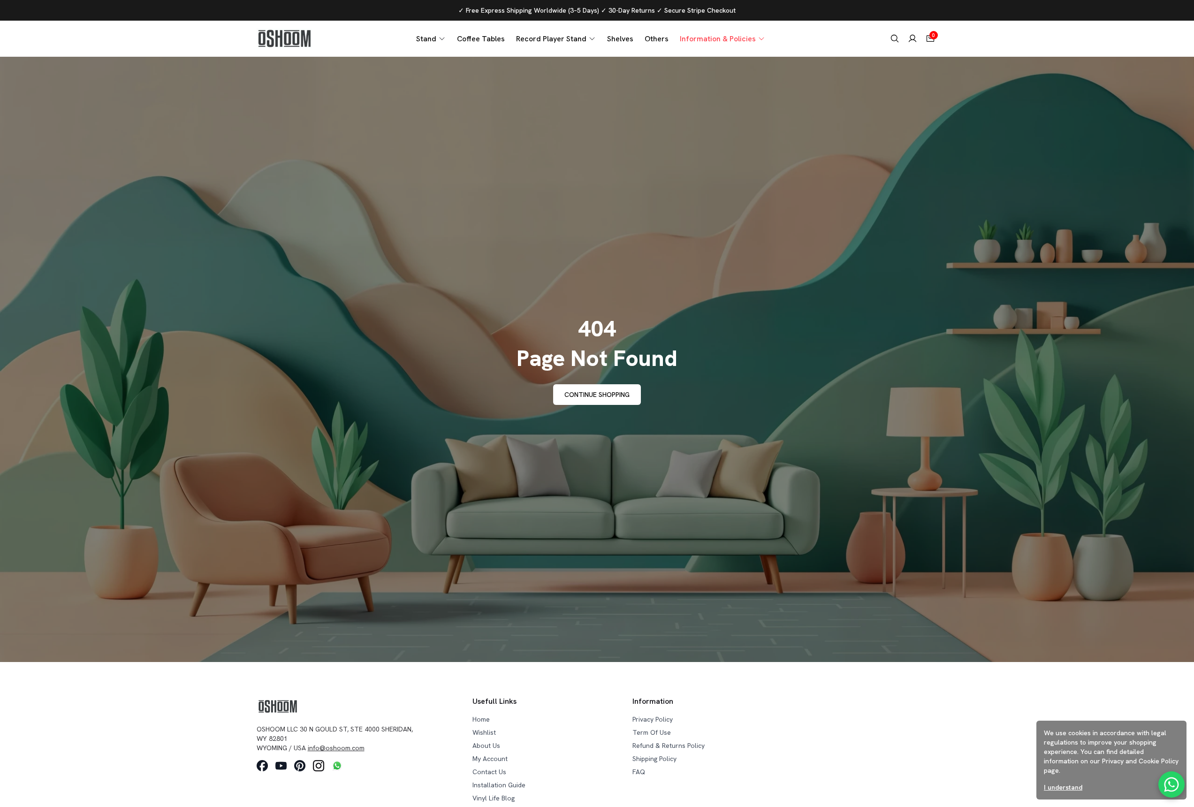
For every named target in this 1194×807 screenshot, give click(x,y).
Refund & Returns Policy (668, 745)
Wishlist (484, 732)
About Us (486, 745)
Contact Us (489, 772)
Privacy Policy (652, 719)
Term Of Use (651, 732)
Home (481, 719)
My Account (490, 758)
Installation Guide (498, 785)
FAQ (638, 772)
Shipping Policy (654, 758)
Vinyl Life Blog (493, 798)
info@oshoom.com (336, 748)
